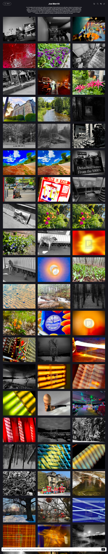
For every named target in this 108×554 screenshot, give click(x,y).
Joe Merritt (54, 4)
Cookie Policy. (56, 549)
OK (103, 549)
